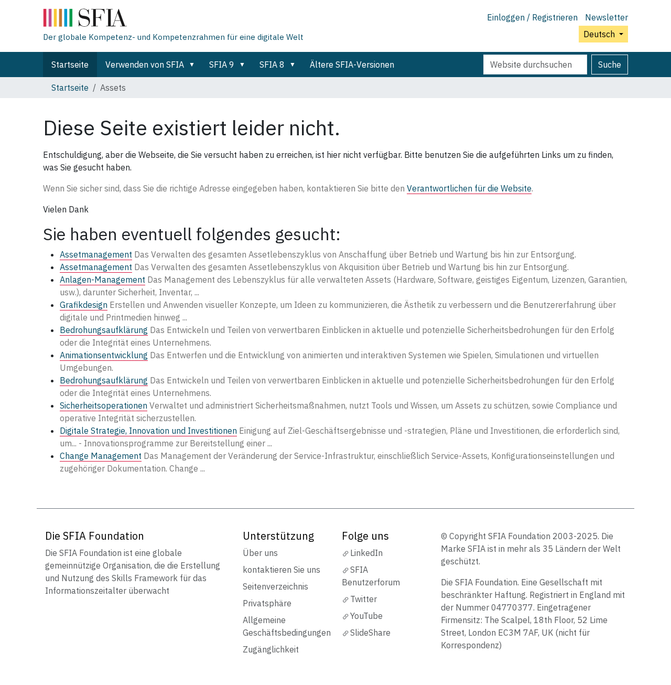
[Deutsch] (173, 19)
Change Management (101, 456)
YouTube (366, 616)
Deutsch (600, 34)
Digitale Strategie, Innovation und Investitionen (148, 430)
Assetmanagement (96, 254)
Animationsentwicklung (104, 355)
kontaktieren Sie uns (281, 569)
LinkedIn (366, 553)
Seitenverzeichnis (275, 586)
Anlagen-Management (102, 279)
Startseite (70, 64)
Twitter (363, 599)
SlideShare (370, 632)
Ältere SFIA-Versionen (352, 64)
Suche (609, 64)
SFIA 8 (272, 64)
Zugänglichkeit (271, 649)
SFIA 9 (221, 64)
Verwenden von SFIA (144, 64)
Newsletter (606, 17)
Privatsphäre (267, 603)
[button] (194, 64)
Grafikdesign (83, 304)
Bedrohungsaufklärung (104, 330)
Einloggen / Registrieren (532, 17)
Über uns (260, 553)
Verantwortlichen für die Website (469, 188)
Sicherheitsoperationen (103, 405)
